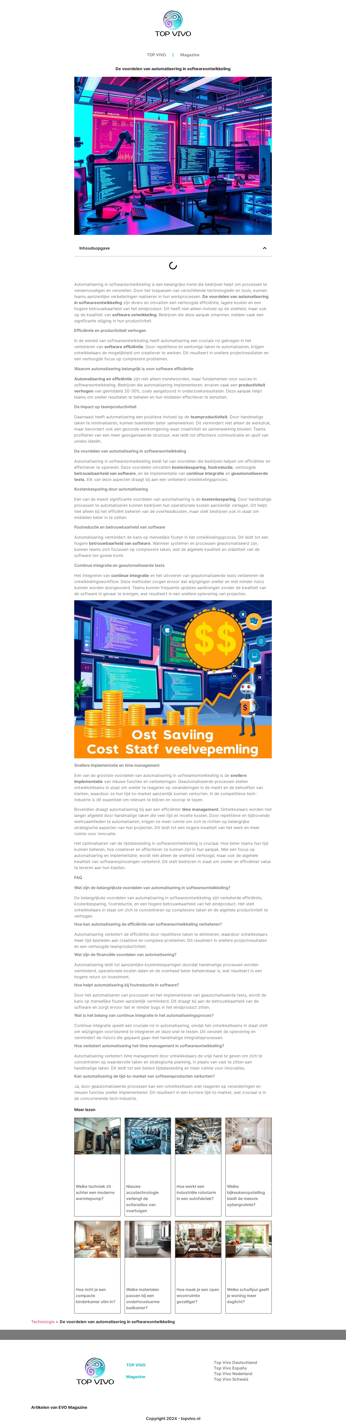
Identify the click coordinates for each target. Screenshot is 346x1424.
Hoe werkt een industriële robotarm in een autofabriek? (196, 1192)
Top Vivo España (230, 1368)
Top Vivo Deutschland (235, 1362)
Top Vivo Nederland (233, 1373)
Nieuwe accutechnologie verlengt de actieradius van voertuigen (142, 1198)
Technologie (42, 1321)
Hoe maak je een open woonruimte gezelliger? (198, 1295)
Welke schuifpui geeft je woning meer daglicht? (248, 1295)
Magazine (189, 54)
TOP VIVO (156, 54)
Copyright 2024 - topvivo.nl (173, 1418)
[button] (265, 248)
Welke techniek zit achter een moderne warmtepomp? (95, 1192)
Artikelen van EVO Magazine (59, 1407)
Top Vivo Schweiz (231, 1379)
